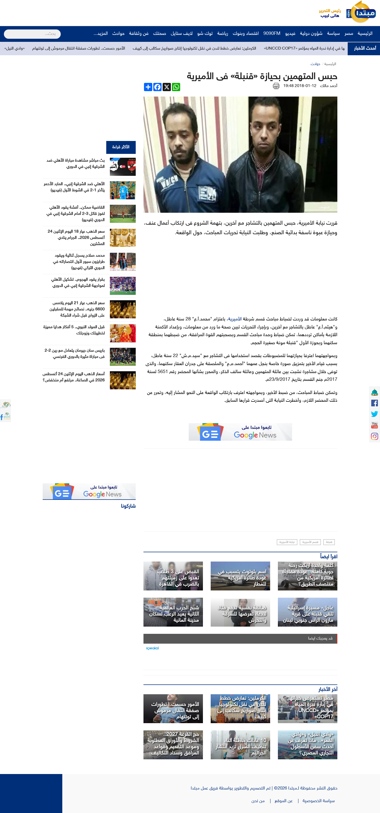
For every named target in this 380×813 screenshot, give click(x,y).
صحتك (159, 34)
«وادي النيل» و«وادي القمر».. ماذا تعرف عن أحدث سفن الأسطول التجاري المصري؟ (310, 743)
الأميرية (235, 319)
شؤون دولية (311, 34)
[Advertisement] (97, 11)
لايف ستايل (182, 34)
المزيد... (101, 34)
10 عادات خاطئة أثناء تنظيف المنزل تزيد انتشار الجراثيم (241, 747)
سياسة (333, 34)
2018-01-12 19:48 (299, 86)
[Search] (6, 31)
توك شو (205, 34)
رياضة (222, 34)
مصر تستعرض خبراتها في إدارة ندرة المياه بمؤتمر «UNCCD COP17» (310, 707)
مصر (349, 34)
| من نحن (263, 801)
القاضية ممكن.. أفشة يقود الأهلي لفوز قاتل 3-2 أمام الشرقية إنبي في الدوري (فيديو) (76, 214)
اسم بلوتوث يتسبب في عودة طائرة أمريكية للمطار (242, 578)
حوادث (118, 34)
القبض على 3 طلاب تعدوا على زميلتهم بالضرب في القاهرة (178, 578)
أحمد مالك (328, 86)
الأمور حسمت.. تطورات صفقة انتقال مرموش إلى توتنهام (118, 48)
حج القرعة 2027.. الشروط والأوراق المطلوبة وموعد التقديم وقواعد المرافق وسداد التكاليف (173, 743)
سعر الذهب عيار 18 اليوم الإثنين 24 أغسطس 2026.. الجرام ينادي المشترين (76, 238)
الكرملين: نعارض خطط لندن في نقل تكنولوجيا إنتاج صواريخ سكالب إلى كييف (234, 48)
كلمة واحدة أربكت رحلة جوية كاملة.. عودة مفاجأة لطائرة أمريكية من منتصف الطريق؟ (307, 575)
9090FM (271, 34)
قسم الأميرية (310, 542)
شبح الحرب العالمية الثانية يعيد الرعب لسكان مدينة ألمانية (174, 614)
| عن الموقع (289, 801)
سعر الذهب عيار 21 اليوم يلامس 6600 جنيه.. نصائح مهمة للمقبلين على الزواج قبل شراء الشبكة (77, 309)
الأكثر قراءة (121, 147)
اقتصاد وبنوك (246, 34)
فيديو (290, 34)
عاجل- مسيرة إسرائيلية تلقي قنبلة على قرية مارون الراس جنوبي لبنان (308, 614)
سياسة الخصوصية (320, 801)
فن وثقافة (139, 34)
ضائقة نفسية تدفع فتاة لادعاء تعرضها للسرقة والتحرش (242, 614)
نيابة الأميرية (287, 542)
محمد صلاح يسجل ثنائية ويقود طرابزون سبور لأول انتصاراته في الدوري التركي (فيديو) (79, 262)
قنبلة (329, 542)
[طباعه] (276, 86)
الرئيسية (366, 34)
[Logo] (327, 11)
